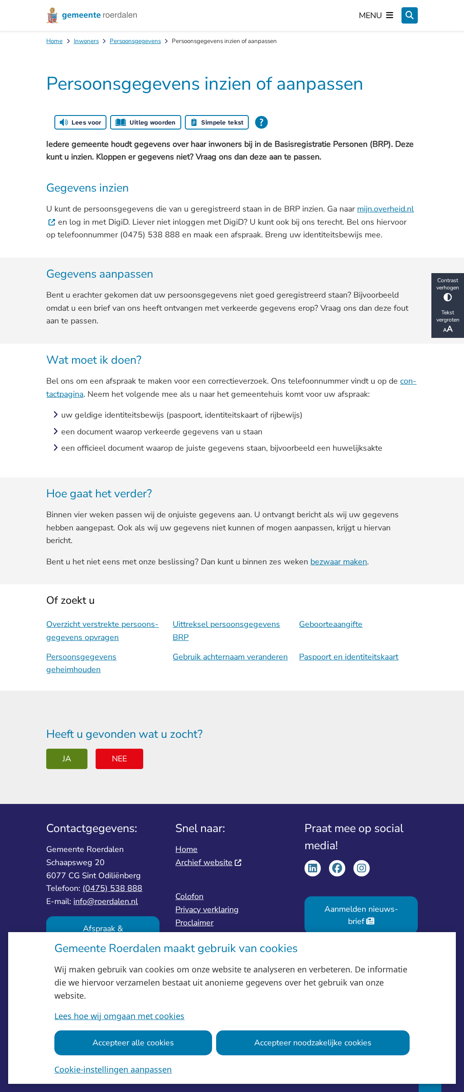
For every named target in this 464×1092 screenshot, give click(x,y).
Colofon (189, 896)
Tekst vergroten (447, 316)
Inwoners (86, 41)
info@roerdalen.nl (105, 901)
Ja (67, 758)
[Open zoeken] (409, 15)
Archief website (203, 862)
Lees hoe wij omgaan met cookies (119, 1015)
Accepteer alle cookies (133, 1042)
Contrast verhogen (447, 284)
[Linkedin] (312, 868)
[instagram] (361, 868)
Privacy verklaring (207, 909)
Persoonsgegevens (135, 41)
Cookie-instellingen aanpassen (113, 1069)
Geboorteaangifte (330, 624)
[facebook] (337, 868)
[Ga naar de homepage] (91, 15)
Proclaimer (194, 922)
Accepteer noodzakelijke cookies (313, 1042)
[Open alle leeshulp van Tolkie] (261, 122)
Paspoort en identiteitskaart (348, 656)
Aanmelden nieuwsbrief (361, 915)
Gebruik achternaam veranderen (230, 656)
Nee (119, 758)
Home (54, 41)
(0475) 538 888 (112, 888)
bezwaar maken (338, 561)
